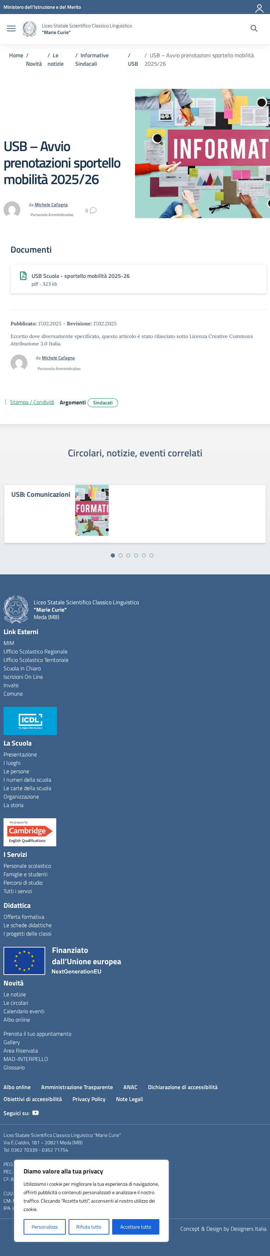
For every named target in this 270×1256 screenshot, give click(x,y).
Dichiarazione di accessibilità (183, 1087)
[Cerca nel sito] (254, 29)
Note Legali (129, 1099)
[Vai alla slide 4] (136, 555)
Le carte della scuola (27, 788)
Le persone (16, 771)
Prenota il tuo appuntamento (37, 1033)
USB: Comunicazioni (40, 494)
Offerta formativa (24, 916)
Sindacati (102, 402)
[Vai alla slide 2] (120, 555)
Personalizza (45, 1226)
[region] (91, 1201)
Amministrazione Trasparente (77, 1087)
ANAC (130, 1087)
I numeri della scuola (27, 779)
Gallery (12, 1042)
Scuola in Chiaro (22, 668)
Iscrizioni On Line (23, 676)
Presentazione (20, 754)
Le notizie (15, 994)
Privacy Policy (88, 1099)
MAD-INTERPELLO (26, 1059)
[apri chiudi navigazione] (11, 29)
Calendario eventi (24, 1011)
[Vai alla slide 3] (128, 555)
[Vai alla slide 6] (151, 555)
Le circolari (16, 1002)
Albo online (17, 1019)
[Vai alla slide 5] (144, 555)
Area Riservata (21, 1050)
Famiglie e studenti (25, 874)
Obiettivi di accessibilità (33, 1099)
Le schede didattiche (28, 925)
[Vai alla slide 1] (113, 555)
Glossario (14, 1067)
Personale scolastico (27, 865)
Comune (13, 693)
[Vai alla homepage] (29, 29)
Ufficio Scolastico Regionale (36, 651)
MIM (9, 643)
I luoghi (12, 763)
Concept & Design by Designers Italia (223, 1228)
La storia (14, 805)
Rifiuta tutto (88, 1226)
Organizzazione (21, 796)
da (39, 357)
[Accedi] (259, 7)
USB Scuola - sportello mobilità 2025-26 (81, 276)
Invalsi (11, 685)
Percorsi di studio (23, 882)
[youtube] (35, 1113)
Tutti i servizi (18, 891)
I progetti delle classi (27, 933)
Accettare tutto (135, 1226)
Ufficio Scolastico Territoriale (36, 660)
